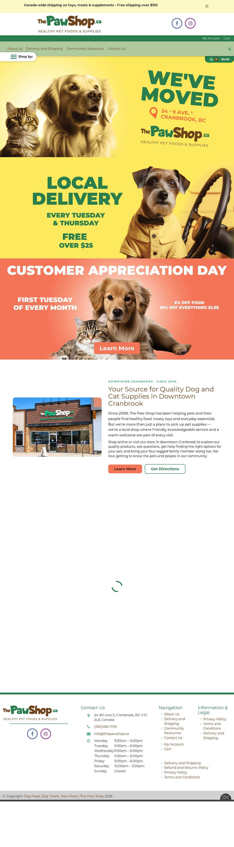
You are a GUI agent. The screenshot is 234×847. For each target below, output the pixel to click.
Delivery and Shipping (44, 49)
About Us (14, 49)
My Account (211, 38)
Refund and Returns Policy (186, 768)
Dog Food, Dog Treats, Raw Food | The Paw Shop (64, 796)
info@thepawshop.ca (111, 734)
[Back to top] (228, 829)
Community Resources (85, 49)
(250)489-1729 (105, 727)
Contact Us (117, 49)
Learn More (117, 348)
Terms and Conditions (182, 777)
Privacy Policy (214, 719)
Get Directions (165, 469)
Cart (227, 38)
